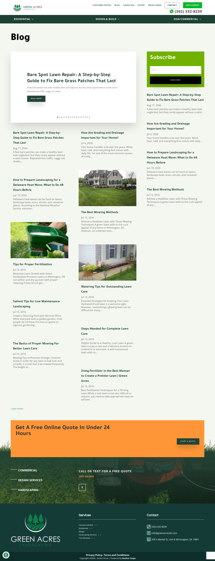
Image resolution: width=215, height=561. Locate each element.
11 (78, 117)
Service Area (154, 5)
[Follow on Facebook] (82, 487)
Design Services (30, 480)
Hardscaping (28, 490)
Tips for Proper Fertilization (32, 264)
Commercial (27, 470)
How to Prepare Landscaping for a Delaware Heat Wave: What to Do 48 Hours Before (38, 185)
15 (87, 117)
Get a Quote (192, 5)
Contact (172, 5)
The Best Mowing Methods (99, 212)
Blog (117, 5)
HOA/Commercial (186, 19)
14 (85, 117)
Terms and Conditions (116, 555)
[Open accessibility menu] (5, 555)
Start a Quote (188, 441)
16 (89, 117)
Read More (36, 99)
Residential (22, 19)
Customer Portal (102, 5)
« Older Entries (17, 409)
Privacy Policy (94, 555)
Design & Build (106, 19)
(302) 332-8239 (188, 11)
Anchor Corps (128, 558)
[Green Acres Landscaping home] (27, 8)
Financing (128, 5)
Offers (141, 5)
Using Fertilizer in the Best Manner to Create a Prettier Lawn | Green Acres (105, 376)
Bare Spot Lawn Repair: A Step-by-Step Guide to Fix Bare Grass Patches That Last (38, 138)
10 (76, 117)
